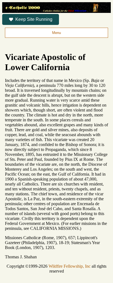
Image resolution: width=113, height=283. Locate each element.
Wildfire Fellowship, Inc (70, 266)
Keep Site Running (33, 19)
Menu (56, 33)
